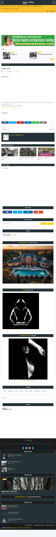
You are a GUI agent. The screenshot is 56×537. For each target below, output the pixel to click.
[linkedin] (54, 11)
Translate (13, 235)
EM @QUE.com (6, 71)
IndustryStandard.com (25, 335)
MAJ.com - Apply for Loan (39, 525)
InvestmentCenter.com (24, 242)
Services (19, 6)
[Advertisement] (28, 25)
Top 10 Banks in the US (13, 512)
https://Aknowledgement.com (8, 107)
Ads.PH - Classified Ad (26, 6)
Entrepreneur (10, 391)
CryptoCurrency (37, 391)
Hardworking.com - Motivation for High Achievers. (20, 527)
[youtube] (52, 11)
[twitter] (50, 11)
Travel (4, 391)
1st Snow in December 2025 (45, 54)
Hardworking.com (4, 6)
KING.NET (25, 290)
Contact (14, 6)
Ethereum (44, 391)
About (10, 6)
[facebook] (47, 11)
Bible (27, 391)
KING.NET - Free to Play (37, 6)
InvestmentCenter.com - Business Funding (9, 8)
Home (4, 64)
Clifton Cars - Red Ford (43, 157)
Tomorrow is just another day (15, 519)
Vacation (22, 391)
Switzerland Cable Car (13, 506)
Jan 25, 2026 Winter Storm (14, 461)
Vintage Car (14, 54)
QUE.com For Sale (28, 525)
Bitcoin (31, 391)
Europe (16, 391)
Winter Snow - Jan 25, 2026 (14, 455)
